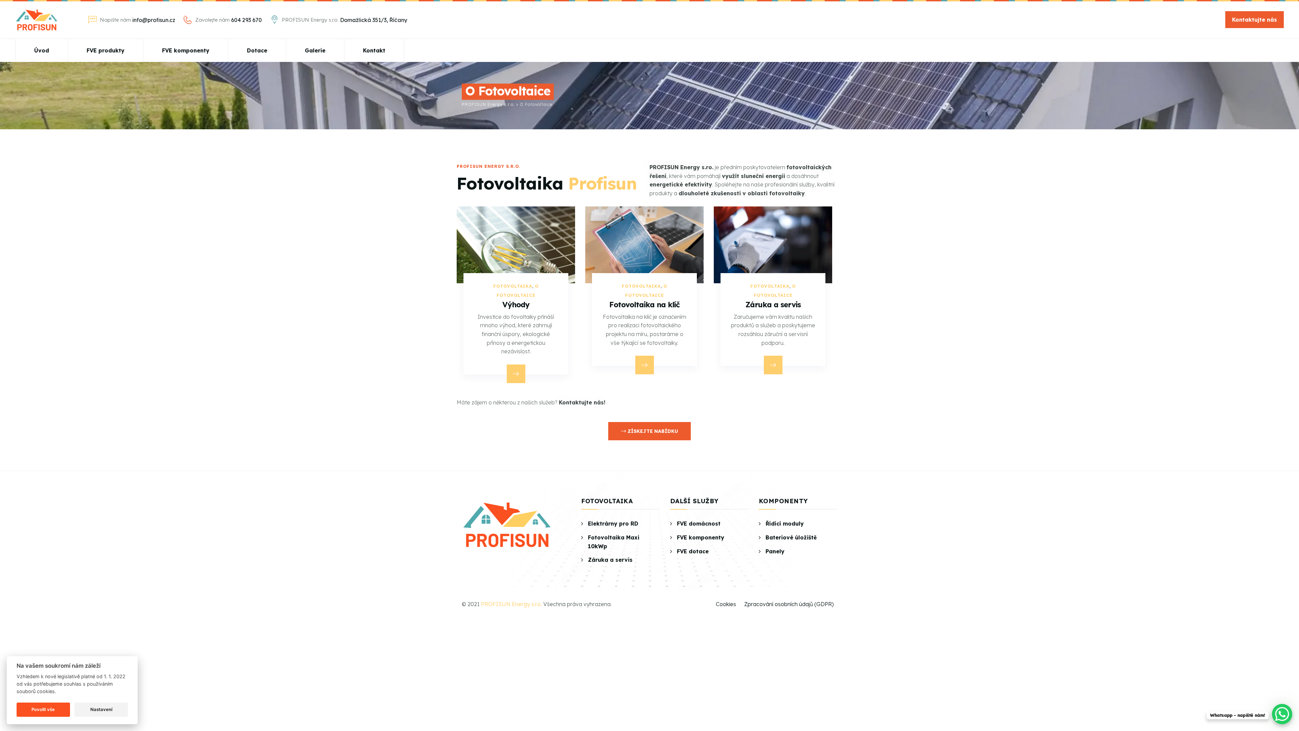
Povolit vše (43, 709)
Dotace (257, 50)
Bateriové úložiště (791, 537)
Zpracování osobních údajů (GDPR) (789, 604)
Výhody (773, 304)
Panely (775, 551)
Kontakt (374, 50)
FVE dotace (693, 551)
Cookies (726, 604)
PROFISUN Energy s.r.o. (511, 604)
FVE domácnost (699, 523)
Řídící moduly (785, 523)
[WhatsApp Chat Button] (1282, 714)
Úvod (41, 50)
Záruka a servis (644, 304)
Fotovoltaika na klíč (516, 304)
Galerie (315, 50)
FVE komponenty (185, 50)
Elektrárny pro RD (613, 523)
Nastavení (101, 709)
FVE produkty (105, 50)
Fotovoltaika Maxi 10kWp (613, 542)
